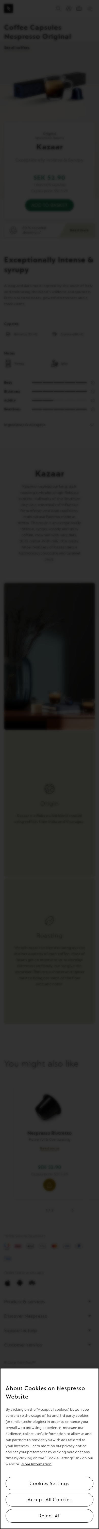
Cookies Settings (49, 1483)
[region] (49, 1448)
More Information (36, 1464)
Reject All (49, 1516)
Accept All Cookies (49, 1500)
